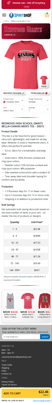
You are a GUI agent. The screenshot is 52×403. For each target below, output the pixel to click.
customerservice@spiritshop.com (16, 357)
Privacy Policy (8, 381)
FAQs (4, 370)
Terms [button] (26, 6)
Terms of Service (9, 384)
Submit (45, 336)
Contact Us (7, 373)
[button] (4, 15)
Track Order (7, 365)
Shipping (5, 367)
